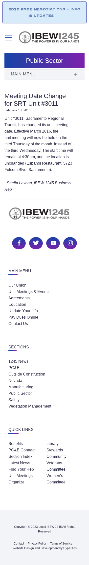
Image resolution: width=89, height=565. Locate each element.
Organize (16, 482)
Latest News (19, 463)
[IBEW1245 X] (35, 242)
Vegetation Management (29, 406)
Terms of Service (61, 543)
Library (52, 444)
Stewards (54, 450)
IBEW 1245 (44, 216)
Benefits (15, 444)
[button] (44, 75)
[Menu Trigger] (8, 37)
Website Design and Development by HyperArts (45, 548)
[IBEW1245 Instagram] (69, 242)
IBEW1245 (51, 38)
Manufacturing (20, 387)
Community (56, 456)
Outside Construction (26, 374)
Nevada (15, 380)
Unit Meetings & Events (28, 292)
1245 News (18, 361)
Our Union (17, 285)
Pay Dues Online (23, 317)
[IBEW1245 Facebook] (18, 242)
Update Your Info (23, 311)
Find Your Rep (21, 469)
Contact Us (18, 324)
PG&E (14, 368)
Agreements (19, 298)
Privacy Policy (37, 543)
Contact (19, 543)
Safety (14, 400)
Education (17, 304)
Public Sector (20, 393)
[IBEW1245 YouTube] (52, 242)
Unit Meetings (20, 476)
